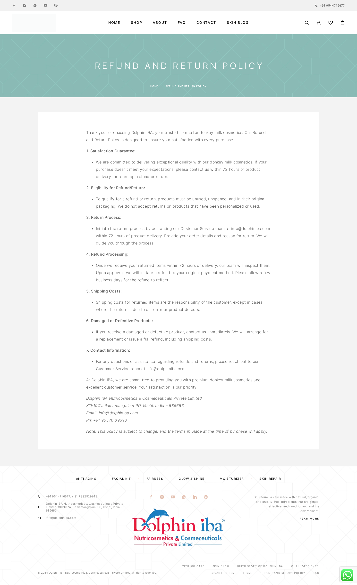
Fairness (154, 478)
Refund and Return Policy (283, 572)
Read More (309, 518)
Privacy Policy (222, 572)
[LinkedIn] (194, 497)
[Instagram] (24, 5)
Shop (136, 22)
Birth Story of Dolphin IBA (260, 566)
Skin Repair (270, 478)
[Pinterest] (56, 5)
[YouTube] (45, 5)
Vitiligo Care (193, 566)
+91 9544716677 (332, 5)
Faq (317, 572)
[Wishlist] (331, 23)
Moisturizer (232, 478)
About (160, 22)
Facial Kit (121, 478)
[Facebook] (14, 5)
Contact (206, 22)
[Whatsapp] (35, 5)
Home (114, 22)
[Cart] (342, 23)
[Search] (307, 23)
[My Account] (319, 23)
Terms (248, 572)
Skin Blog (238, 22)
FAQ (182, 22)
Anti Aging (86, 478)
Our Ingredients (305, 566)
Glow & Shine (191, 478)
